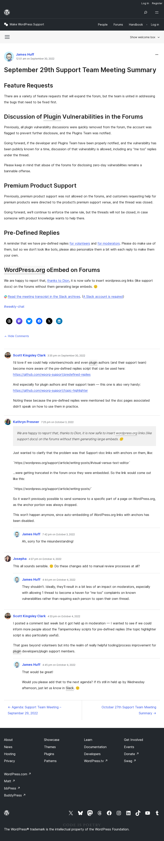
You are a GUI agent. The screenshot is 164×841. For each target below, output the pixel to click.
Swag (130, 761)
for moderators (109, 243)
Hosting (9, 754)
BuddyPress (15, 795)
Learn (88, 740)
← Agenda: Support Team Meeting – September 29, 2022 (34, 710)
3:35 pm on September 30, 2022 (66, 355)
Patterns (50, 761)
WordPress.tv (96, 761)
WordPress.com (17, 774)
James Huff (25, 54)
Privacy (9, 761)
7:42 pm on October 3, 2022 (58, 534)
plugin (93, 362)
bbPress (12, 788)
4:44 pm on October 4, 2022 (58, 579)
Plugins (49, 754)
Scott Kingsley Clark (29, 355)
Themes (50, 747)
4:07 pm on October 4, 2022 (45, 559)
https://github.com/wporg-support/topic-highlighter (50, 390)
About (8, 740)
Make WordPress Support (27, 24)
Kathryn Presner (26, 422)
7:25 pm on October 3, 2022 (57, 422)
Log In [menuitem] (145, 3)
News (8, 747)
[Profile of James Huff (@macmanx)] (9, 57)
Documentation (95, 747)
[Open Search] (145, 12)
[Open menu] (157, 12)
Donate (131, 754)
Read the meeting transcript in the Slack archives (44, 297)
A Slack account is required (103, 297)
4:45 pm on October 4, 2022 (58, 665)
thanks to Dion (58, 281)
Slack (70, 688)
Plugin (52, 116)
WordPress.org (24, 269)
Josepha (20, 559)
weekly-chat (14, 307)
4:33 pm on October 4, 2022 (64, 616)
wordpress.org (126, 433)
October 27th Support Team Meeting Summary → (129, 710)
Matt (9, 781)
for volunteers (80, 243)
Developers (92, 754)
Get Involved (133, 740)
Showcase (51, 740)
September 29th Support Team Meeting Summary (80, 70)
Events (129, 747)
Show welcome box (142, 37)
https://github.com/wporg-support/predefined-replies (52, 374)
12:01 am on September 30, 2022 (35, 58)
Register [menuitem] (157, 3)
